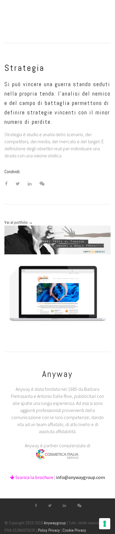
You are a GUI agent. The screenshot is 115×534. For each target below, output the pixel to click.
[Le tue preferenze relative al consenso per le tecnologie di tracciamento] (104, 523)
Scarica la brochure (33, 477)
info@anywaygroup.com (80, 477)
